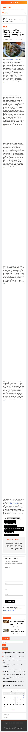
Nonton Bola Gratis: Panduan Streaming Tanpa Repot (14, 674)
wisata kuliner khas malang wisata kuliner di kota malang (13, 529)
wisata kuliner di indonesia (10, 521)
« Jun (13, 709)
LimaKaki (7, 7)
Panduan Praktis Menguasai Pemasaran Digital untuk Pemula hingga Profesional (14, 657)
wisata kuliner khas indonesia (10, 526)
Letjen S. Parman (14, 269)
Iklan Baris (6, 717)
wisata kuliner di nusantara (10, 523)
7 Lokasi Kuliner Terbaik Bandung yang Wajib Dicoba (17, 630)
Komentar (7, 567)
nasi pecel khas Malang (13, 503)
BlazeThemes (19, 728)
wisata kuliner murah (8, 532)
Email (6, 589)
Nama (6, 583)
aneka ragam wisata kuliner (14, 518)
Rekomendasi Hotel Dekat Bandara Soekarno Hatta (13, 669)
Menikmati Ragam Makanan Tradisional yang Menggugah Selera (17, 622)
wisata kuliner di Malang (13, 59)
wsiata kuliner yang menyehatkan (11, 534)
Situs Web (7, 594)
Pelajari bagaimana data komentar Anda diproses (12, 609)
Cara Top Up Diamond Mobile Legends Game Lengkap (14, 671)
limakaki (12, 627)
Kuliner (5, 26)
